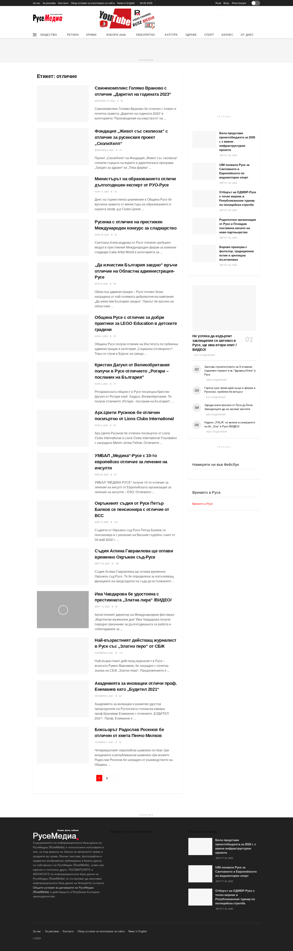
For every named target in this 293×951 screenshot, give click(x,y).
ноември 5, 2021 (104, 695)
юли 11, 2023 (102, 191)
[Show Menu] (34, 34)
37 (120, 150)
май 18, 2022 (101, 521)
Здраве (191, 34)
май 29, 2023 (101, 474)
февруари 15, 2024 (105, 100)
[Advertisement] (146, 47)
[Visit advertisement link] (127, 19)
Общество (48, 34)
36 (115, 191)
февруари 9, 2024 (104, 150)
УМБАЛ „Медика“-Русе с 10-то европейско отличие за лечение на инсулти (131, 461)
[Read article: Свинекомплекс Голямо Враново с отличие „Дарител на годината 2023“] (63, 103)
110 (121, 652)
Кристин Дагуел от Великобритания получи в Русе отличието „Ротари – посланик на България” (132, 371)
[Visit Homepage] (48, 18)
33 (115, 474)
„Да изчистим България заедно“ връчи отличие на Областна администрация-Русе (136, 271)
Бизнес (227, 34)
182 (117, 563)
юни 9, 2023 (101, 283)
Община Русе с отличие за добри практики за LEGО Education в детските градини (136, 323)
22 (120, 695)
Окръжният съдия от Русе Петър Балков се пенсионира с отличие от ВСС (132, 509)
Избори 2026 (116, 34)
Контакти (63, 3)
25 (114, 336)
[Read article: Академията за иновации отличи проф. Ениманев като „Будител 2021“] (63, 698)
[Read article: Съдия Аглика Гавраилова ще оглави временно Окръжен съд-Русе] (63, 566)
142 (116, 521)
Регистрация (239, 3)
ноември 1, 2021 (104, 742)
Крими (91, 34)
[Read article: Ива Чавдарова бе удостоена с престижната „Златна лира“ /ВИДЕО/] (63, 609)
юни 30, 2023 (102, 234)
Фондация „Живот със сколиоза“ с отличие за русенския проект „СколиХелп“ (131, 137)
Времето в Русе (202, 504)
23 (120, 742)
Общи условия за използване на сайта (93, 3)
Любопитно (145, 34)
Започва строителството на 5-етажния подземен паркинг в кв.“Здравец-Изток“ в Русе (230, 370)
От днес (247, 34)
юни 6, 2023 (101, 336)
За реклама (49, 3)
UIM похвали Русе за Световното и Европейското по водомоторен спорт (236, 871)
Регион (73, 34)
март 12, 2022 (102, 606)
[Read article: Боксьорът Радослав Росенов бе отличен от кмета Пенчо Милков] (63, 745)
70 (114, 383)
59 (114, 283)
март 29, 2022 (102, 563)
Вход (226, 3)
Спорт (209, 34)
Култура (171, 34)
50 (122, 100)
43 (114, 425)
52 (116, 234)
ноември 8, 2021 (104, 652)
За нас (36, 3)
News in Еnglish (126, 3)
